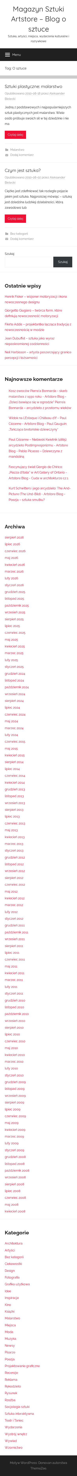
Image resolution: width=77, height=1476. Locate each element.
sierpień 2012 (14, 878)
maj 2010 (11, 1048)
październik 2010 (17, 1014)
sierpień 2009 (14, 1102)
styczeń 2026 (14, 585)
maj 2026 (11, 558)
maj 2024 (11, 721)
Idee (8, 1291)
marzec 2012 (14, 905)
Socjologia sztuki (17, 1407)
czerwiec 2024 (15, 714)
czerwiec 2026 (15, 551)
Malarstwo (17, 150)
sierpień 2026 (14, 537)
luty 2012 (11, 912)
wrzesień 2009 (15, 1096)
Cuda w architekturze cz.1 (49, 478)
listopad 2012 (14, 864)
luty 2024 (11, 735)
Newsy (10, 1345)
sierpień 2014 (14, 762)
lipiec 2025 (12, 626)
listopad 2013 (14, 796)
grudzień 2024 (15, 674)
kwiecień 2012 (14, 898)
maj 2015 (11, 748)
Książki (9, 1311)
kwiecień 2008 (15, 1211)
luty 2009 (11, 1143)
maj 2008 (11, 1204)
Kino (8, 1305)
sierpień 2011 (14, 946)
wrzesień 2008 (15, 1177)
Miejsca (10, 1325)
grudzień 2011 (15, 925)
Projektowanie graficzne (22, 1366)
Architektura (14, 1243)
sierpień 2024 (14, 701)
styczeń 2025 (14, 667)
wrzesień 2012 (15, 871)
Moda (9, 1332)
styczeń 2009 (14, 1150)
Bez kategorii (19, 233)
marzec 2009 (14, 1136)
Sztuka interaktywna (19, 1414)
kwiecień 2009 (15, 1130)
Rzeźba (10, 1400)
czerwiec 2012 (15, 884)
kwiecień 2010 (15, 1055)
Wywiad (11, 1441)
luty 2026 (11, 578)
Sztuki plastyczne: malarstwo (33, 86)
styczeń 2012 (14, 918)
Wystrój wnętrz (16, 1434)
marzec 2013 (14, 844)
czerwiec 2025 (15, 633)
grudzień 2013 (15, 789)
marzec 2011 (14, 980)
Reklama (11, 1380)
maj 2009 (11, 1123)
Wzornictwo (14, 1447)
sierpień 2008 (14, 1184)
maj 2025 (11, 639)
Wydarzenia (13, 1427)
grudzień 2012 (15, 857)
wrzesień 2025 (15, 612)
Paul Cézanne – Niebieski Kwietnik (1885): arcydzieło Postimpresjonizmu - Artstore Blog (38, 445)
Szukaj (9, 254)
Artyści (10, 1250)
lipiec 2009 (12, 1109)
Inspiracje (12, 1298)
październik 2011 (16, 932)
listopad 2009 (14, 1089)
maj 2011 (11, 966)
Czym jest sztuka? (23, 170)
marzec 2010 (14, 1061)
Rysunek (11, 1393)
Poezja (10, 1359)
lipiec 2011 (12, 953)
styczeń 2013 (14, 850)
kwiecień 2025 (15, 646)
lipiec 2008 (12, 1191)
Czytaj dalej (15, 134)
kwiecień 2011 (14, 973)
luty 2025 (11, 660)
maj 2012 (11, 891)
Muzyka (10, 1339)
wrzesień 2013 (15, 803)
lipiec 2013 (12, 816)
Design (10, 1271)
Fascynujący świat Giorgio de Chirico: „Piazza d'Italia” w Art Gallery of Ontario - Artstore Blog (38, 472)
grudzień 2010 (15, 1000)
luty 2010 (11, 1068)
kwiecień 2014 (15, 782)
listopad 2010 (14, 1007)
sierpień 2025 (14, 619)
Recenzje (11, 1373)
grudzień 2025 (15, 592)
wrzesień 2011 (15, 939)
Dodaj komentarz (22, 155)
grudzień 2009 (15, 1082)
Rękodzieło (13, 1386)
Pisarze (10, 1352)
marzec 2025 (14, 653)
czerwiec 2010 (15, 1041)
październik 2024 (17, 687)
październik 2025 (17, 605)
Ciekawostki (13, 1264)
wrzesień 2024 (15, 694)
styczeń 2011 (14, 993)
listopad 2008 (14, 1164)
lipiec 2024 (12, 707)
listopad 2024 (14, 680)
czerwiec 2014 (15, 776)
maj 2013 (11, 830)
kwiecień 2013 (15, 837)
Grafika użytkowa (17, 1284)
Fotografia (12, 1277)
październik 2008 (17, 1170)
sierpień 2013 (14, 810)
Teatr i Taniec (14, 1420)
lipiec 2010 (12, 1034)
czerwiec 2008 (15, 1198)
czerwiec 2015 (15, 741)
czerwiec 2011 (15, 959)
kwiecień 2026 (15, 565)
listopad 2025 (14, 598)
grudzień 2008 (15, 1157)
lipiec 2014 (12, 769)
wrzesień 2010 (15, 1021)
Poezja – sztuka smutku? (27, 500)
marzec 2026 (14, 571)
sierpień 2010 (14, 1027)
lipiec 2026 (12, 544)
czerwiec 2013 (15, 823)
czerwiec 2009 (15, 1116)
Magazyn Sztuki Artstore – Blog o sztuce (38, 18)
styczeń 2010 (14, 1075)
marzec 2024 (14, 728)
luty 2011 (11, 987)
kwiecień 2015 (15, 755)
